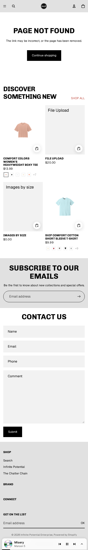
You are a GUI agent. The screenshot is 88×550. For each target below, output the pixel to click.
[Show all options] (34, 174)
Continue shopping (44, 55)
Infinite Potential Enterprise (37, 534)
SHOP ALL (78, 98)
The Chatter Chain (15, 473)
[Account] (74, 6)
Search (7, 460)
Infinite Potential (14, 467)
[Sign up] (79, 296)
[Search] (13, 6)
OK (83, 523)
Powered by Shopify (65, 534)
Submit (12, 432)
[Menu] (4, 6)
